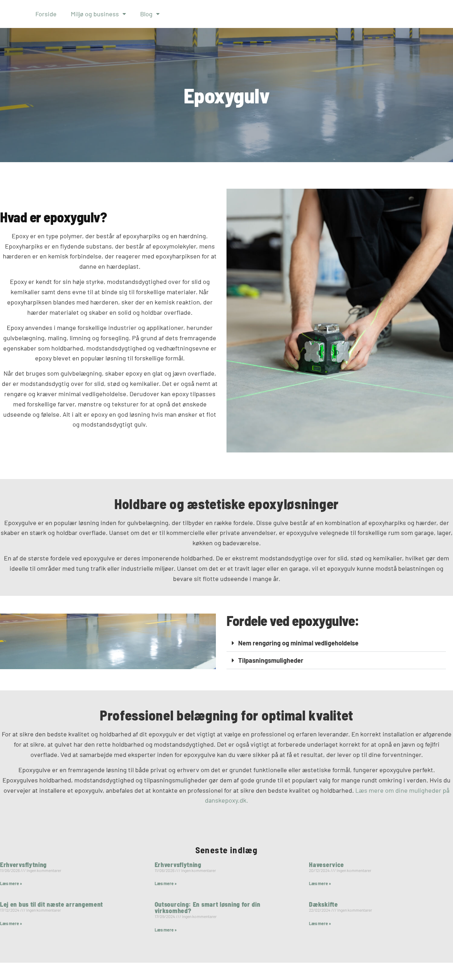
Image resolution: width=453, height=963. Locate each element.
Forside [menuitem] (46, 14)
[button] (336, 643)
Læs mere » (11, 883)
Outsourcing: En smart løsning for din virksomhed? (207, 907)
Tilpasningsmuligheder (270, 660)
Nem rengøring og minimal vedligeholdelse (298, 643)
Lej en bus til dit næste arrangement (51, 904)
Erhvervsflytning (23, 864)
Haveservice (326, 864)
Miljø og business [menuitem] (95, 14)
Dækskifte (323, 904)
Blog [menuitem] (146, 14)
